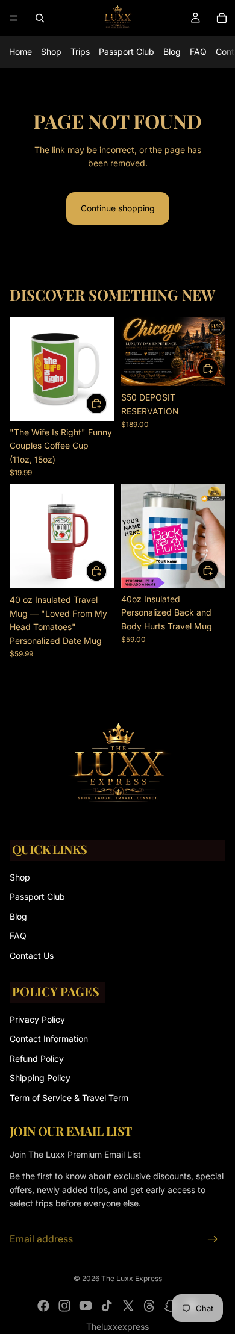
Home (20, 51)
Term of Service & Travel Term (69, 1097)
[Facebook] (43, 1305)
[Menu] (14, 18)
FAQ (198, 51)
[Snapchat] (170, 1305)
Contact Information (49, 1038)
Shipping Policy (40, 1078)
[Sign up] (212, 1239)
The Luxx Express (131, 1278)
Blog (172, 51)
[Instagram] (64, 1305)
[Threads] (149, 1305)
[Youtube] (85, 1305)
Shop (51, 51)
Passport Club (126, 51)
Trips (80, 51)
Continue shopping (118, 208)
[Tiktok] (106, 1305)
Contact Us (32, 955)
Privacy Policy (37, 1019)
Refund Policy (37, 1058)
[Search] (40, 18)
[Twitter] (128, 1305)
